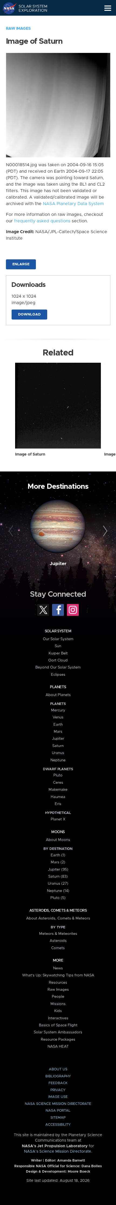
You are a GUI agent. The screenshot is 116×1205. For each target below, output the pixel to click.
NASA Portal (58, 1110)
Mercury (58, 710)
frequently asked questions (42, 221)
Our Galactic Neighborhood (29, 20)
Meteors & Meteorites (58, 934)
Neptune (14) (58, 891)
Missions (58, 1004)
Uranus (58, 753)
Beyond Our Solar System (58, 667)
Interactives (58, 1018)
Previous (11, 531)
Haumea (58, 797)
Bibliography (58, 1076)
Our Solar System (58, 639)
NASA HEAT (58, 1046)
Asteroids (58, 941)
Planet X (58, 819)
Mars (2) (58, 862)
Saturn (58, 746)
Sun (58, 646)
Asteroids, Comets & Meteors (58, 910)
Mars (58, 732)
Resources (58, 983)
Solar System (58, 631)
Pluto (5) (58, 898)
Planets (58, 687)
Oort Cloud (58, 660)
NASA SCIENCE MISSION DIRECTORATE (58, 1104)
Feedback (58, 1083)
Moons (57, 832)
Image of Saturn (30, 454)
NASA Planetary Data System (73, 204)
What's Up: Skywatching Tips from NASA (58, 975)
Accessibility (58, 1124)
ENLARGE (20, 264)
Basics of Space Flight (58, 1025)
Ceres (58, 783)
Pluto (58, 775)
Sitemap (58, 1117)
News (58, 968)
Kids (58, 1011)
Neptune (58, 760)
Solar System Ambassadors (58, 1032)
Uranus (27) (58, 883)
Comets (58, 948)
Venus (58, 717)
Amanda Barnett (71, 1160)
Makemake (58, 790)
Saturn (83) (58, 876)
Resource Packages (58, 1039)
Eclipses (58, 675)
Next (104, 531)
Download (29, 314)
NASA (7, 8)
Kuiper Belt (58, 653)
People (58, 997)
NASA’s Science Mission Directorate (57, 1151)
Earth (58, 725)
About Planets (58, 695)
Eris (58, 804)
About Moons (58, 840)
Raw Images (18, 28)
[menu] (108, 8)
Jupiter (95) (58, 869)
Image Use (58, 1097)
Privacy (58, 1090)
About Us (58, 1069)
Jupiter (58, 563)
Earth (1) (58, 855)
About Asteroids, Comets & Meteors (58, 918)
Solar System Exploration (29, 8)
